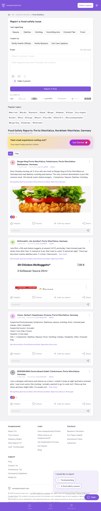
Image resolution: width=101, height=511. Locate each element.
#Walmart (60, 112)
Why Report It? (15, 443)
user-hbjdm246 (41, 318)
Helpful (17, 223)
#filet (61, 259)
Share (88, 223)
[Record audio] (24, 76)
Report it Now (50, 89)
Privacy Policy (70, 493)
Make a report (85, 5)
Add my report (63, 223)
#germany (55, 182)
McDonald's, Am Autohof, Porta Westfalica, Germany (42, 241)
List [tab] (10, 153)
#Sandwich (33, 112)
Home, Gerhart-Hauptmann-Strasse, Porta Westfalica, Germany (47, 315)
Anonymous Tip (15, 469)
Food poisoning (67, 480)
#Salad (42, 112)
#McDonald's (38, 123)
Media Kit (12, 477)
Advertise (71, 443)
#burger (62, 182)
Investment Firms (74, 439)
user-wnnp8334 (41, 244)
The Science (13, 435)
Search (50, 509)
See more (63, 254)
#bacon (62, 392)
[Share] (89, 161)
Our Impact (42, 446)
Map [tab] (17, 153)
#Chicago (28, 118)
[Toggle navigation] (96, 5)
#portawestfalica (26, 182)
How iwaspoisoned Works (49, 431)
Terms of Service (83, 493)
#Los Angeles (80, 112)
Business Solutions (75, 431)
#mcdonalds (15, 259)
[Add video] (18, 76)
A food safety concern (70, 486)
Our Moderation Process (48, 442)
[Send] (87, 230)
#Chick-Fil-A (58, 118)
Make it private (24, 81)
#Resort (38, 118)
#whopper (70, 392)
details (52, 167)
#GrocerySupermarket (74, 118)
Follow (38, 223)
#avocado (53, 344)
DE (13, 15)
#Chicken (69, 112)
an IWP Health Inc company (40, 493)
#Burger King (14, 123)
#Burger (50, 112)
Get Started (78, 142)
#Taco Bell (47, 118)
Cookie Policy (13, 496)
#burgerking (14, 182)
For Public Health (74, 435)
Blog (40, 450)
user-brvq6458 (43, 167)
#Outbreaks (25, 123)
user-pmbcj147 (41, 377)
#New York (13, 112)
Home (29, 509)
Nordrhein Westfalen (23, 15)
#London (12, 118)
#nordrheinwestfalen (42, 182)
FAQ (10, 461)
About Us (12, 431)
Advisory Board (14, 439)
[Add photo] (13, 76)
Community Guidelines (17, 473)
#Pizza (20, 118)
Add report (71, 509)
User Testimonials (16, 447)
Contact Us (13, 465)
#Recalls (23, 112)
